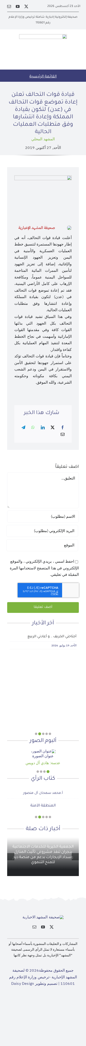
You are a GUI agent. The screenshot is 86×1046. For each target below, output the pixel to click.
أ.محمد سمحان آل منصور (43, 793)
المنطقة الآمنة (43, 806)
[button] (50, 734)
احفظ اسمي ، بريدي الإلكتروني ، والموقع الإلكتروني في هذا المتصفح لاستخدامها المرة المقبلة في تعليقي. (44, 568)
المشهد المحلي (42, 139)
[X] (52, 427)
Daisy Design (22, 983)
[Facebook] (62, 427)
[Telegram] (23, 427)
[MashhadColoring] (43, 36)
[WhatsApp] (33, 427)
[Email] (62, 434)
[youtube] (18, 6)
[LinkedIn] (42, 427)
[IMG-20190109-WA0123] (43, 751)
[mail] (9, 6)
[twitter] (26, 6)
